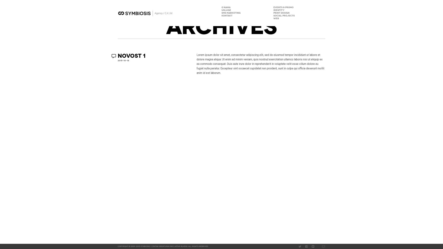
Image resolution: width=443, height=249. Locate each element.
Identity (278, 10)
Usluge (226, 10)
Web (276, 18)
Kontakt (227, 16)
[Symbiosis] (173, 13)
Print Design (281, 13)
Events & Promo (283, 7)
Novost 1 (132, 55)
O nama (226, 7)
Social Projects (284, 16)
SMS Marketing (231, 13)
